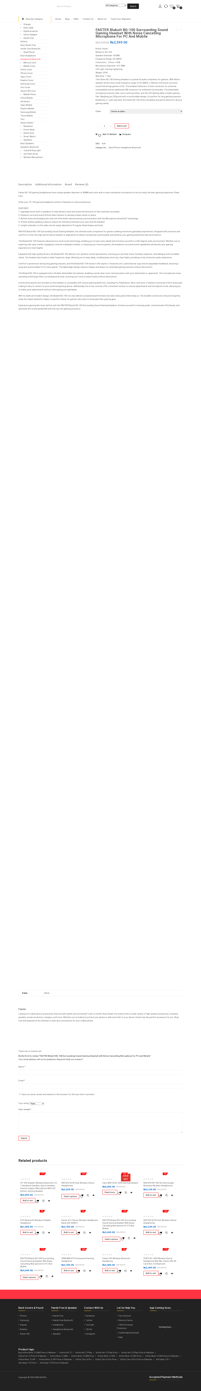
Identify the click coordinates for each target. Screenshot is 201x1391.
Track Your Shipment (121, 19)
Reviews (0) (81, 184)
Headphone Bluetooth (31, 59)
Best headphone (28, 56)
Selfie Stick (29, 133)
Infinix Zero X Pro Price (106, 1359)
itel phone (25, 101)
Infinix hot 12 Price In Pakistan (32, 1356)
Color (98, 111)
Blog (67, 19)
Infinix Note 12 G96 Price (130, 1356)
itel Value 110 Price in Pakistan (54, 1363)
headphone (58, 1325)
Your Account (124, 1316)
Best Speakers (27, 143)
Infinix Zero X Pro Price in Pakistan (136, 1359)
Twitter (89, 1320)
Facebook (90, 1316)
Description (25, 184)
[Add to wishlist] (38, 1201)
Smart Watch (30, 136)
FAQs (76, 19)
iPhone (23, 1316)
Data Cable (29, 28)
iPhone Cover (27, 73)
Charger (27, 24)
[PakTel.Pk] (34, 7)
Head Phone (29, 52)
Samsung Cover (28, 84)
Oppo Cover (26, 77)
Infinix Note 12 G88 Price (82, 1356)
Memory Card (30, 63)
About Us (102, 19)
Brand (68, 184)
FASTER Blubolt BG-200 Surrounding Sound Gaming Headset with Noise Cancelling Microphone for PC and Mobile (177, 29)
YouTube (89, 1325)
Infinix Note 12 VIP (26, 1359)
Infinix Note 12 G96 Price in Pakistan (162, 1356)
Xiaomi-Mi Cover (28, 91)
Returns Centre (125, 1320)
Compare (126, 134)
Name (21, 1067)
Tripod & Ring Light (32, 150)
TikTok (88, 1329)
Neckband (28, 126)
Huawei (23, 1325)
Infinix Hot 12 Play (83, 1352)
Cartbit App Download (128, 1333)
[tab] (26, 184)
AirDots (24, 41)
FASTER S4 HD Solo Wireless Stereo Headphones (180, 29)
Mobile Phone (30, 94)
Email (21, 1080)
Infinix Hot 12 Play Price (107, 1352)
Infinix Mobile (27, 98)
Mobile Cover (30, 66)
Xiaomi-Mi (25, 1334)
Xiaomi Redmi (27, 123)
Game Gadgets (30, 35)
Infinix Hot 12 (65, 1352)
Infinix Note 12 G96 (106, 1356)
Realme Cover (27, 80)
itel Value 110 (162, 1359)
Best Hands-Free (28, 45)
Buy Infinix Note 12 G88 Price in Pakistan (37, 1352)
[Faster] (106, 163)
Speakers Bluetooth (30, 147)
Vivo (22, 119)
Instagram (90, 1334)
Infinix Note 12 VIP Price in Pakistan (55, 1359)
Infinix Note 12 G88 (59, 1356)
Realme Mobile (27, 108)
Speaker (57, 1334)
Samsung (24, 1320)
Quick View (49, 1201)
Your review (24, 1109)
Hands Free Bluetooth (63, 1320)
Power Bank (29, 130)
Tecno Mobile (27, 116)
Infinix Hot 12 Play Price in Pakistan (137, 1352)
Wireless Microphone (33, 157)
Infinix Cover (26, 70)
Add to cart (122, 126)
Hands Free (29, 38)
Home (58, 19)
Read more (110, 1192)
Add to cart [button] (28, 1200)
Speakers (28, 140)
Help (120, 1337)
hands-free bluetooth (30, 49)
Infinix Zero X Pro (84, 1359)
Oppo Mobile (26, 105)
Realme (23, 1329)
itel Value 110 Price (27, 1363)
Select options (70, 1196)
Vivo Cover (25, 87)
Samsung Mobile (28, 112)
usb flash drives (31, 154)
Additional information (48, 184)
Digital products (31, 31)
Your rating (24, 1103)
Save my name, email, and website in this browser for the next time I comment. (58, 1094)
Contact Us (88, 19)
